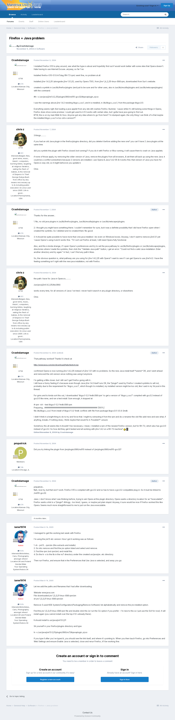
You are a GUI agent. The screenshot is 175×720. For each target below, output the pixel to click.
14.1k (21, 551)
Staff (31, 21)
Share (140, 47)
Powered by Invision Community (87, 716)
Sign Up (167, 5)
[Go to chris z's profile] (20, 139)
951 (21, 153)
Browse (12, 14)
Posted (45, 60)
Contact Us (87, 712)
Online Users (43, 21)
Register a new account (50, 679)
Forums (10, 21)
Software (41, 49)
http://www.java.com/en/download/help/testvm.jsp (56, 365)
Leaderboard (59, 21)
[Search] (166, 14)
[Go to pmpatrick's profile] (20, 453)
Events (21, 21)
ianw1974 (20, 527)
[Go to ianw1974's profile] (20, 537)
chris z (20, 129)
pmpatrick (20, 443)
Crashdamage (27, 46)
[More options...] (163, 60)
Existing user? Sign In (146, 6)
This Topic (154, 14)
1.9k (21, 467)
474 (21, 84)
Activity (24, 14)
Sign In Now (125, 679)
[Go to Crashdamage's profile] (12, 48)
